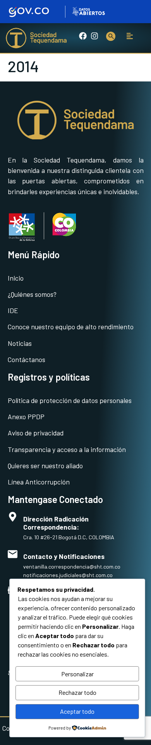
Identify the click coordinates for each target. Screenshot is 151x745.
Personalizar (77, 673)
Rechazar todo (77, 692)
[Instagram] (94, 36)
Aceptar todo (77, 711)
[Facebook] (83, 36)
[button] (130, 36)
